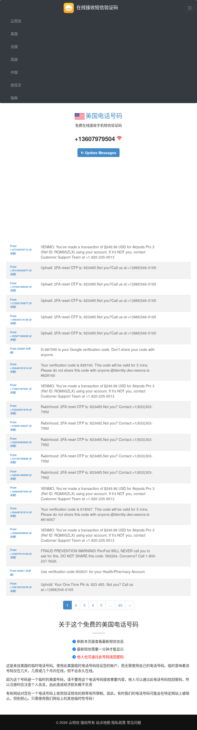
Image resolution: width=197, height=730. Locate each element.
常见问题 (134, 722)
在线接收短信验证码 (97, 7)
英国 (14, 59)
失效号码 (18, 123)
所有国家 (18, 110)
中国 (14, 72)
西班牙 (16, 84)
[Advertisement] (98, 203)
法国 (14, 46)
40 (120, 605)
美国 (14, 33)
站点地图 (103, 722)
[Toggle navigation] (189, 8)
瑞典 (14, 97)
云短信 (16, 20)
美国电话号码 (103, 115)
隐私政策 (118, 722)
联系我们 (18, 136)
